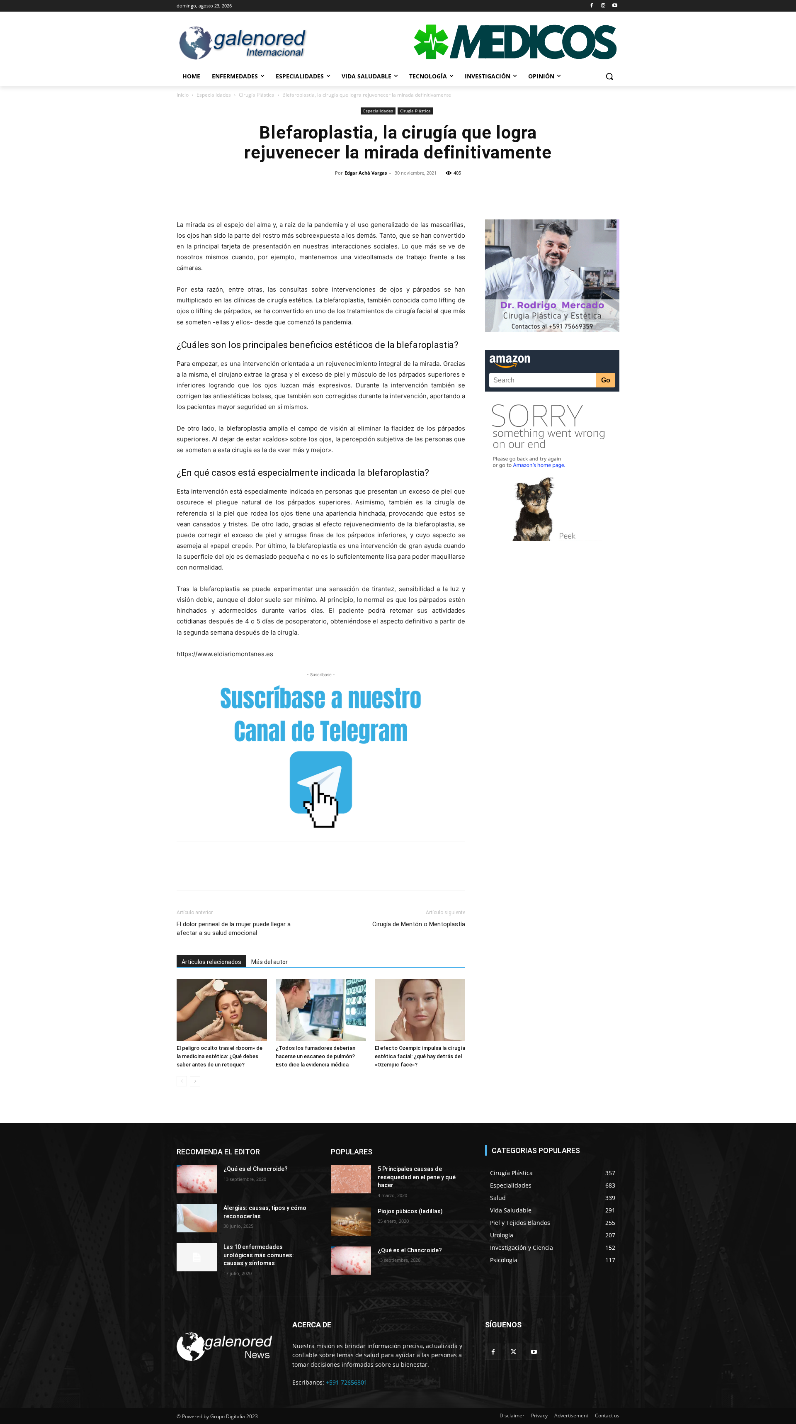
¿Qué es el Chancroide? (255, 1169)
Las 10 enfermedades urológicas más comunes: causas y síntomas (258, 1255)
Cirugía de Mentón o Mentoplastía (418, 924)
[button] (609, 76)
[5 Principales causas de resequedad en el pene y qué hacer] (351, 1179)
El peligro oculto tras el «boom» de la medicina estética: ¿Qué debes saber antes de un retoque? (219, 1056)
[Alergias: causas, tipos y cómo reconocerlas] (197, 1218)
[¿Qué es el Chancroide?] (197, 1179)
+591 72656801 (346, 1382)
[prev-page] (182, 1081)
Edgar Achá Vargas (366, 173)
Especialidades (214, 94)
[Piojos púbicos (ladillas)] (351, 1221)
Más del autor (269, 962)
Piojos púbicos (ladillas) (410, 1211)
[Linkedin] (407, 191)
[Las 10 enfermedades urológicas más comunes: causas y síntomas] (197, 1257)
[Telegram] (464, 191)
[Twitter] (350, 191)
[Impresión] (445, 191)
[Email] (426, 191)
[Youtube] (614, 6)
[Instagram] (603, 6)
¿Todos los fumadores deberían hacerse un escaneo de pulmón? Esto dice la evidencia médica (315, 1056)
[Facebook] (592, 6)
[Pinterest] (369, 191)
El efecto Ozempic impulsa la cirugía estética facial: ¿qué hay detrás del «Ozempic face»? (420, 1056)
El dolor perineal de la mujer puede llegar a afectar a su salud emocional (234, 928)
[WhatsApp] (388, 191)
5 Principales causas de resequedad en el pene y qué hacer (417, 1177)
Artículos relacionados (211, 962)
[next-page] (195, 1081)
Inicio (183, 94)
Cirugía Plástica (256, 94)
